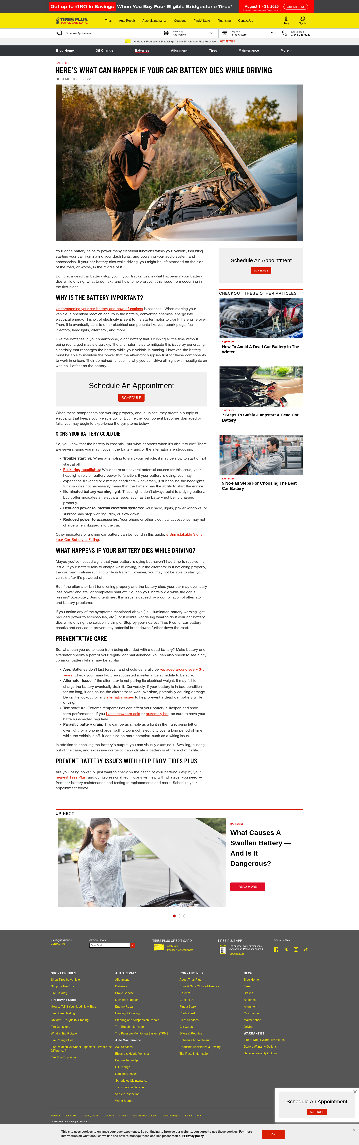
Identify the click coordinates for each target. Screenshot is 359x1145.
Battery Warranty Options (260, 1046)
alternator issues (120, 697)
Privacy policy (194, 1136)
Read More (248, 886)
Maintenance (249, 50)
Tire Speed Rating (63, 1013)
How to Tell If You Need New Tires (73, 1006)
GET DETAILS (227, 41)
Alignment (179, 50)
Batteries (142, 50)
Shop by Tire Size (62, 986)
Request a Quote (193, 1115)
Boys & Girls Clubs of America (199, 986)
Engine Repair (124, 1006)
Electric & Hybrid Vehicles (132, 1053)
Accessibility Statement (144, 1115)
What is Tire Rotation (65, 1033)
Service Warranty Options (260, 1053)
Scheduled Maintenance (131, 1080)
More (285, 50)
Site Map (55, 1115)
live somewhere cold (123, 713)
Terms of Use (71, 1115)
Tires (213, 50)
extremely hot (157, 713)
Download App (236, 954)
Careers (185, 993)
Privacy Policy (91, 1115)
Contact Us (187, 999)
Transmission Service (129, 1087)
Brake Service (124, 993)
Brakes (248, 993)
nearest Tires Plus (71, 777)
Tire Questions (60, 1026)
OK (273, 1134)
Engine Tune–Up (126, 1060)
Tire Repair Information (130, 1026)
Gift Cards (186, 1026)
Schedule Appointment (195, 1040)
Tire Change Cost (62, 1040)
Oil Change (104, 50)
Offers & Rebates (191, 1033)
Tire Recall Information (194, 1053)
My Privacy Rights (171, 1115)
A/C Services (124, 1047)
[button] (108, 21)
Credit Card (187, 1013)
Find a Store (188, 1006)
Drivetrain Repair (126, 999)
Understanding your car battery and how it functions (99, 308)
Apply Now (172, 946)
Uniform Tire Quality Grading (70, 1020)
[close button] (354, 1130)
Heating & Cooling (127, 1013)
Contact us (58, 944)
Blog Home (65, 50)
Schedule (131, 398)
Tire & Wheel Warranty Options (264, 1039)
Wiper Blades (124, 1100)
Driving (248, 1026)
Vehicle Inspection (127, 1094)
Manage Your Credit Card (180, 950)
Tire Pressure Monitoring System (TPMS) (142, 1033)
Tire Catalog (59, 993)
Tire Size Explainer (63, 1057)
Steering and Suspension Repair (137, 1020)
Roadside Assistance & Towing (200, 1047)
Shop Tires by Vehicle (65, 979)
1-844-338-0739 (300, 34)
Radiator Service (126, 1073)
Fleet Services (189, 1020)
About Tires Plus (190, 979)
